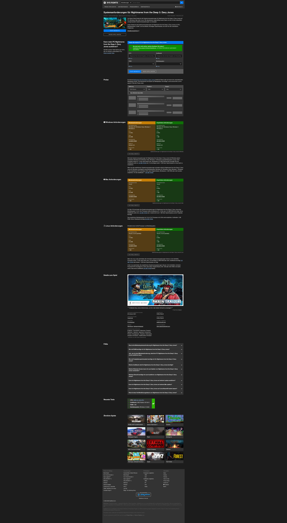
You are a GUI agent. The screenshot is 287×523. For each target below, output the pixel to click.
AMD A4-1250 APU (139, 400)
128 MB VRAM (133, 141)
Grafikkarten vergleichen (149, 478)
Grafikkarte (159, 53)
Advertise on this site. (143, 498)
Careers (165, 475)
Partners (165, 476)
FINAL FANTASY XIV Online (110, 488)
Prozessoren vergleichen (149, 473)
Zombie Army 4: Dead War (109, 486)
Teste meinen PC (115, 30)
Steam (180, 310)
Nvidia (146, 486)
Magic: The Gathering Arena (130, 490)
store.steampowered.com (163, 326)
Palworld (105, 482)
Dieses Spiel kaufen (115, 34)
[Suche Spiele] (181, 2)
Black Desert (106, 473)
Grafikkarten (145, 6)
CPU (130, 53)
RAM (130, 61)
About (164, 473)
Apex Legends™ (107, 476)
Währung (131, 86)
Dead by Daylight (107, 484)
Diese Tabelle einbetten (133, 153)
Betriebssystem (160, 61)
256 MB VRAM (161, 141)
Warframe (106, 480)
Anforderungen (123, 6)
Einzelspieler (131, 322)
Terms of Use (166, 478)
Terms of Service (138, 515)
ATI (145, 482)
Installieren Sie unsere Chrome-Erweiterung (144, 48)
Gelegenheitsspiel (138, 326)
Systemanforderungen (113, 15)
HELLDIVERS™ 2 (107, 478)
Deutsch (179, 6)
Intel (146, 476)
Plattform (149, 86)
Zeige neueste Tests (109, 53)
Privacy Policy (166, 480)
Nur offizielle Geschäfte (136, 93)
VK (165, 486)
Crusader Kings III (107, 490)
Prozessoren (134, 6)
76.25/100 (130, 318)
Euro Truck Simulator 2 (108, 475)
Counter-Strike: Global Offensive (130, 473)
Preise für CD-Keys (110, 6)
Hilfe (131, 58)
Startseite (111, 2)
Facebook (166, 484)
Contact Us (165, 482)
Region (167, 86)
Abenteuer (130, 326)
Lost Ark (125, 488)
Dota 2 (125, 486)
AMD (146, 475)
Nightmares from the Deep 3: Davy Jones (144, 80)
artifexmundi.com (161, 322)
